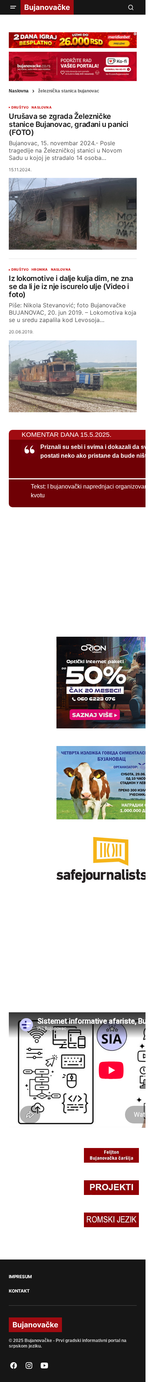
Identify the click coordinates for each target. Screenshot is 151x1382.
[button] (13, 7)
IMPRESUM (20, 1276)
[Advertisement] (64, 571)
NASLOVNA (41, 107)
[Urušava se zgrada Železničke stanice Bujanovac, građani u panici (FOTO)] (73, 214)
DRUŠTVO (20, 107)
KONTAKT (19, 1291)
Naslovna (19, 91)
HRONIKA (40, 269)
